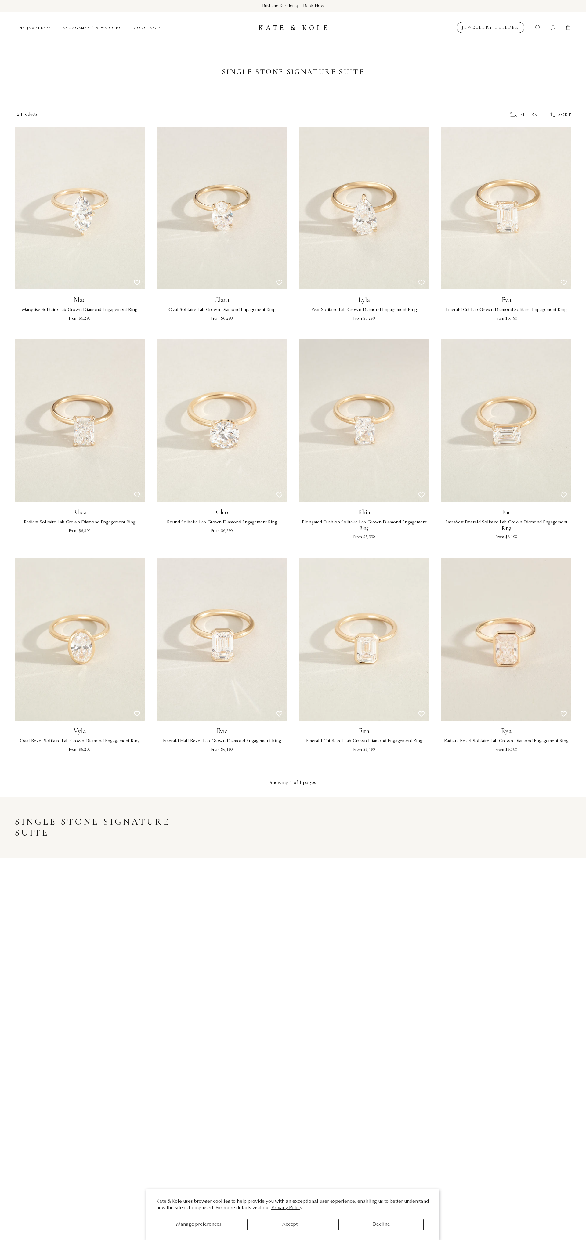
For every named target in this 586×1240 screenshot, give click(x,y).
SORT (564, 114)
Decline (381, 1224)
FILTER (528, 114)
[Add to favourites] (137, 282)
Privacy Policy (286, 1208)
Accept (290, 1224)
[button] (568, 27)
